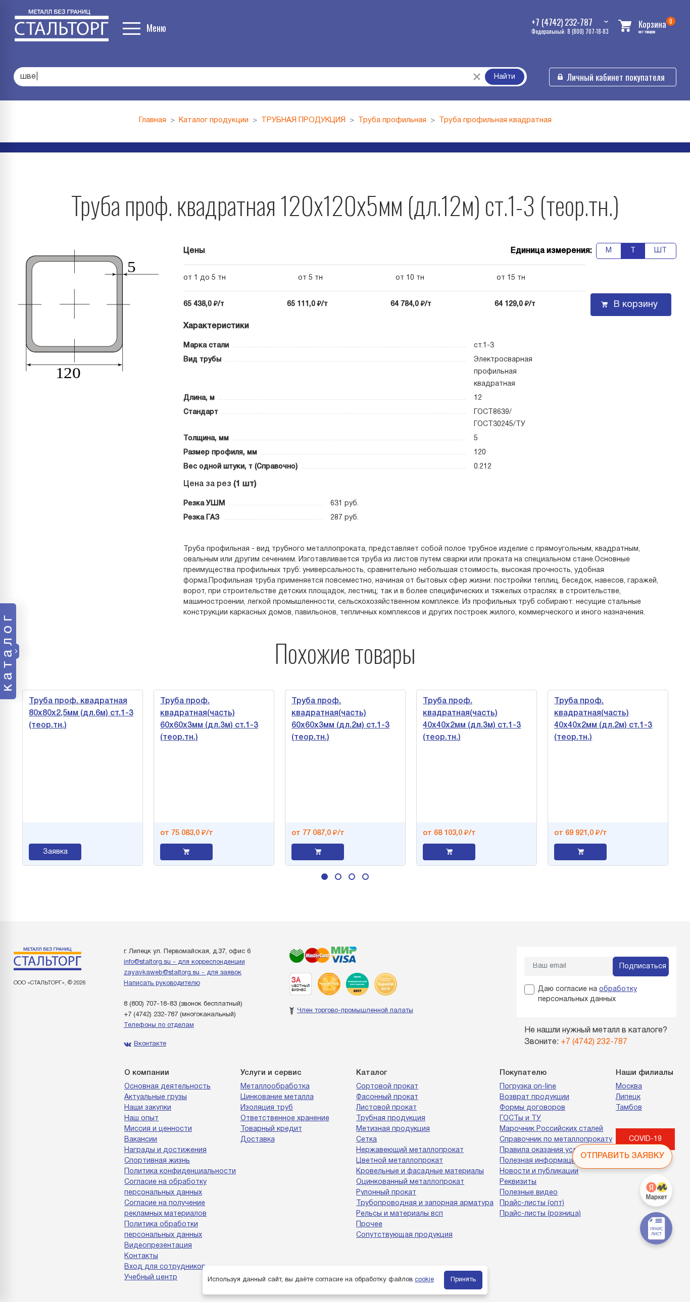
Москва (629, 1086)
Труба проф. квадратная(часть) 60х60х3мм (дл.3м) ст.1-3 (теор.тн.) (166, 719)
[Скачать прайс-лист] (656, 1228)
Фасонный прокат (387, 1097)
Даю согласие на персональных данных (587, 994)
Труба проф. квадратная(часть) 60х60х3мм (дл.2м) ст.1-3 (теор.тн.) (297, 719)
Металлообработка (275, 1086)
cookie (424, 1280)
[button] (324, 876)
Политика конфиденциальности (180, 1171)
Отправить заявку (622, 1156)
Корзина (652, 24)
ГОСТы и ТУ (520, 1118)
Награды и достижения (165, 1150)
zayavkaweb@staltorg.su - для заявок (182, 973)
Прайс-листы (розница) (540, 1214)
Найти (504, 77)
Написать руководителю (162, 983)
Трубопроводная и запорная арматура (425, 1203)
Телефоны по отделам (159, 1025)
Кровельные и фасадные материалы (420, 1171)
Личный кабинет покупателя (616, 77)
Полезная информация (539, 1161)
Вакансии (140, 1139)
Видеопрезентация (158, 1245)
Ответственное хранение (284, 1118)
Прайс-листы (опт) (532, 1203)
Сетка (366, 1139)
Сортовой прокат (387, 1086)
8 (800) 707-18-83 (150, 1004)
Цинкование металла (277, 1097)
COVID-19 (645, 1139)
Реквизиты (518, 1182)
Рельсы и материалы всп (399, 1214)
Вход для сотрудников (165, 1267)
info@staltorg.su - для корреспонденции (184, 962)
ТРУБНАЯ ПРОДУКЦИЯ (303, 120)
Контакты (141, 1256)
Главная (152, 120)
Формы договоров (532, 1108)
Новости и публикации (539, 1171)
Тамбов (629, 1108)
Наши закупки (147, 1108)
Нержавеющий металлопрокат (410, 1150)
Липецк (628, 1097)
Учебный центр (150, 1277)
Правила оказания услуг (541, 1150)
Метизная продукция (393, 1129)
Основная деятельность (167, 1086)
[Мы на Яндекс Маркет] (656, 1190)
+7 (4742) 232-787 (151, 1015)
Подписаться (642, 966)
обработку (618, 989)
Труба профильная (392, 120)
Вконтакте (150, 1044)
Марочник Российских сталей (551, 1129)
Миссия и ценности (158, 1129)
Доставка (257, 1139)
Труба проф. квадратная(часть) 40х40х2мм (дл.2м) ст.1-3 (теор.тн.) (560, 719)
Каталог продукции (214, 120)
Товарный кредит (271, 1129)
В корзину (636, 304)
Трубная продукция (390, 1118)
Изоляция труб (266, 1108)
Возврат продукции (534, 1097)
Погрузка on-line (528, 1086)
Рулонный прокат (386, 1192)
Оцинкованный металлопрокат (410, 1182)
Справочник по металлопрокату (556, 1139)
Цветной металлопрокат (399, 1161)
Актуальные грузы (155, 1097)
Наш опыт (141, 1118)
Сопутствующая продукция (404, 1235)
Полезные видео (529, 1192)
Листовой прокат (386, 1108)
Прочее (369, 1224)
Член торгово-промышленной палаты (355, 1011)
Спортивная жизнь (157, 1161)
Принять (463, 1280)
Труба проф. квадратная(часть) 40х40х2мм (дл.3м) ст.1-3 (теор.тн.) (428, 719)
